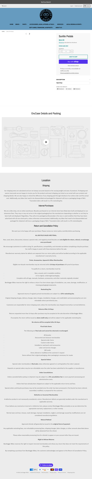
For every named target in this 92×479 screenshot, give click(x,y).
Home (3, 31)
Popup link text (63, 46)
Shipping (61, 42)
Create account (78, 6)
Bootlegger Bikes (25, 472)
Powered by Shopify (35, 472)
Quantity (61, 48)
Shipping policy (71, 472)
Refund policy (45, 472)
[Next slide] (29, 34)
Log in (71, 6)
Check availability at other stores (69, 73)
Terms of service (62, 472)
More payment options (73, 65)
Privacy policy (53, 472)
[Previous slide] (26, 34)
